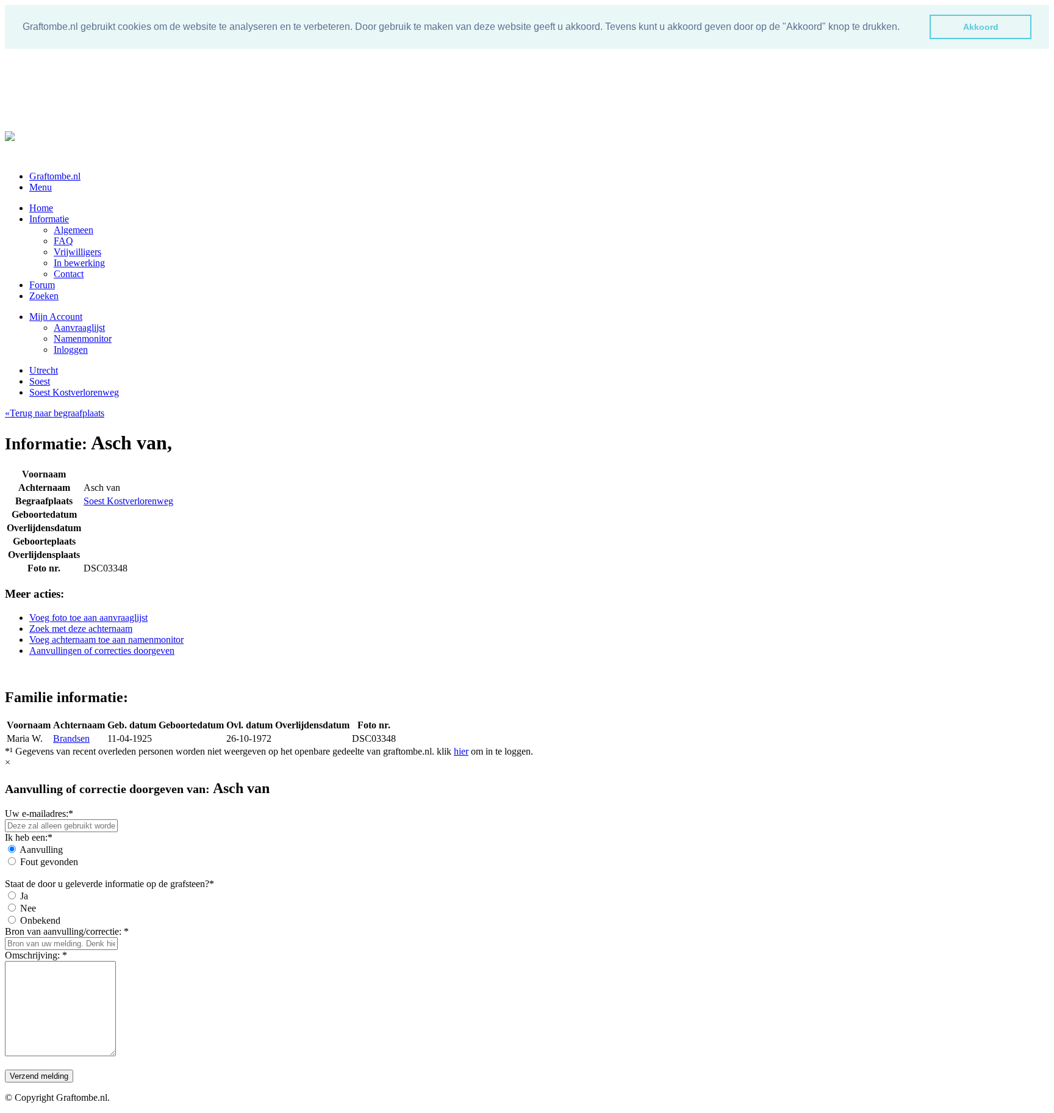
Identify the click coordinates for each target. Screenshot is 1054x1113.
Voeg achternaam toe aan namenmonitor (106, 639)
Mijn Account (55, 316)
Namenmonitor (83, 338)
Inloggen (71, 349)
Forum (42, 285)
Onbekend (40, 920)
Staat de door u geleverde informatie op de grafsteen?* (109, 884)
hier (461, 751)
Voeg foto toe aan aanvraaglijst (88, 617)
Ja (24, 896)
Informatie (49, 219)
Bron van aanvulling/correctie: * (67, 931)
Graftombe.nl (55, 176)
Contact (69, 274)
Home (41, 208)
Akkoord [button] (980, 27)
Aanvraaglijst (79, 327)
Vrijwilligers (77, 252)
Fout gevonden (49, 862)
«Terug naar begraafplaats (54, 413)
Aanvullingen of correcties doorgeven (101, 650)
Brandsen (71, 738)
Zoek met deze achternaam (80, 628)
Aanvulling (41, 849)
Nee (28, 908)
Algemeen (73, 230)
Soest (39, 381)
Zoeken (44, 296)
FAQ (63, 241)
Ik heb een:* (28, 837)
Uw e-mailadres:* (39, 813)
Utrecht (43, 370)
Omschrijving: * (36, 955)
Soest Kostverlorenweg (74, 392)
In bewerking (79, 263)
